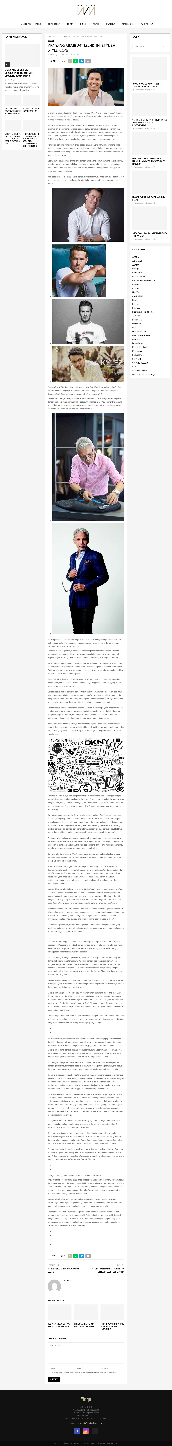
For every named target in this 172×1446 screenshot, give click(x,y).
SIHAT (135, 367)
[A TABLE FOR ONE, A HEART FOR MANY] (31, 100)
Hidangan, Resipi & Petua (142, 312)
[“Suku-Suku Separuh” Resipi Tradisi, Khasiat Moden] (149, 68)
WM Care (144, 24)
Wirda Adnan (139, 90)
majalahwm (113, 1443)
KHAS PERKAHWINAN (141, 335)
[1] (94, 1056)
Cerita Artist (137, 273)
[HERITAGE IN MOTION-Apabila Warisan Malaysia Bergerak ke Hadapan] (149, 143)
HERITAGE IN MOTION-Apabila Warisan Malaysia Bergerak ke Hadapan (148, 161)
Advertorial (137, 261)
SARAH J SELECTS (140, 363)
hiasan (135, 300)
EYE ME (38, 24)
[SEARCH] (164, 46)
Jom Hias (136, 316)
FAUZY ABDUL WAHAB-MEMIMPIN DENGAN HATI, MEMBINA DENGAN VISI (19, 73)
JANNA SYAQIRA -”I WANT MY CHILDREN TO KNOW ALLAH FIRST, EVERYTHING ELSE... (12, 139)
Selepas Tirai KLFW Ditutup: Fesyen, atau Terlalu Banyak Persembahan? (149, 122)
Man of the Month (140, 347)
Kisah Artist (137, 339)
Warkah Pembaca (139, 371)
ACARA (135, 257)
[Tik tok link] (95, 1431)
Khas (134, 328)
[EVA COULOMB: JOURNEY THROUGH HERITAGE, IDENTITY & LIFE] (13, 100)
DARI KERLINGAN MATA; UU (143, 281)
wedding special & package (143, 374)
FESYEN (96, 24)
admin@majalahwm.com (91, 1423)
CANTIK (83, 24)
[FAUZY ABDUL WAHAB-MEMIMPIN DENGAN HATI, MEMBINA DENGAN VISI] (22, 55)
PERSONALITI (127, 24)
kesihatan (136, 324)
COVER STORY (54, 24)
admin (52, 55)
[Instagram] (86, 1431)
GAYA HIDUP (110, 24)
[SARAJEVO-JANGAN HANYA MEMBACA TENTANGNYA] (149, 218)
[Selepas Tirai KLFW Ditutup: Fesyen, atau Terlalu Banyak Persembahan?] (149, 104)
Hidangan (136, 308)
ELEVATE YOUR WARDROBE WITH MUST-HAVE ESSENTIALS (112, 1326)
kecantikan (137, 320)
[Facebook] (77, 1431)
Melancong (137, 351)
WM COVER (26, 24)
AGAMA (70, 24)
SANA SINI (136, 359)
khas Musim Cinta (139, 331)
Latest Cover (137, 343)
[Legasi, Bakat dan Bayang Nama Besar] (149, 182)
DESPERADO (137, 284)
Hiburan (135, 304)
